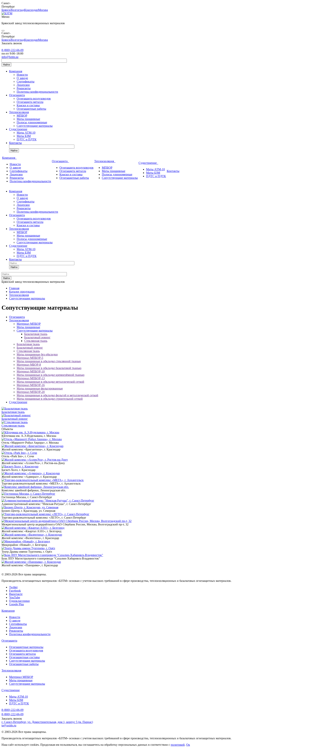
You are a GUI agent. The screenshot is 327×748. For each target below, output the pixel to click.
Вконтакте (16, 594)
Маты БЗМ (24, 136)
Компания (15, 71)
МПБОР (22, 115)
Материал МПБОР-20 (31, 391)
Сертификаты (25, 81)
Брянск (6, 10)
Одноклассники (19, 600)
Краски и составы (28, 105)
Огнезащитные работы (31, 108)
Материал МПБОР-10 (31, 371)
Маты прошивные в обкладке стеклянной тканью (49, 361)
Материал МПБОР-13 (31, 378)
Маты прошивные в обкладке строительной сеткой (50, 398)
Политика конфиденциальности (37, 91)
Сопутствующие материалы (35, 125)
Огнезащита (17, 95)
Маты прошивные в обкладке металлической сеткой (50, 381)
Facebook (15, 590)
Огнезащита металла (30, 102)
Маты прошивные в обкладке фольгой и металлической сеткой (57, 395)
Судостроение (18, 129)
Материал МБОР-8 (29, 364)
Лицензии (23, 84)
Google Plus (16, 604)
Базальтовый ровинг (37, 337)
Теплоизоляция (19, 112)
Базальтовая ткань (35, 334)
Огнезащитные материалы (26, 647)
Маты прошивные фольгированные (40, 388)
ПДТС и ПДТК (27, 139)
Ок (188, 744)
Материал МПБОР (29, 323)
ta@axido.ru (9, 725)
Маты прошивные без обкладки (37, 354)
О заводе (22, 78)
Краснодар (31, 10)
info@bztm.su (10, 56)
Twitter (13, 587)
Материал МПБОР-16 (31, 385)
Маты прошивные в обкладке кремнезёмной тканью (50, 374)
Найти (6, 64)
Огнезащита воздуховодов (34, 98)
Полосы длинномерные (32, 122)
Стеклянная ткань (35, 340)
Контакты (15, 142)
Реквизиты (24, 88)
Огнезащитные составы (24, 657)
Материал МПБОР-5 (30, 357)
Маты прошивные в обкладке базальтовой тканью (49, 368)
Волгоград (17, 10)
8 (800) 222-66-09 (12, 50)
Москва (43, 10)
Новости (22, 74)
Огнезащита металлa (22, 653)
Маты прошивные (28, 119)
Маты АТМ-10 (26, 132)
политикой (178, 744)
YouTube (14, 597)
